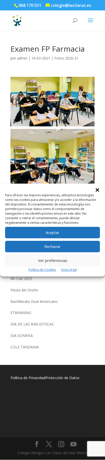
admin (22, 58)
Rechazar (52, 246)
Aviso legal (69, 270)
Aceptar (52, 232)
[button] (97, 189)
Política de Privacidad (27, 377)
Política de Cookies (42, 270)
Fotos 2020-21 (66, 58)
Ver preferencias (52, 260)
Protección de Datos (62, 377)
